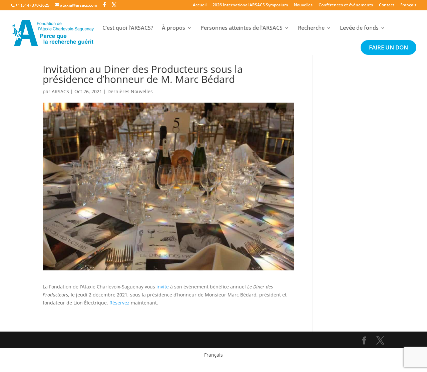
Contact (386, 5)
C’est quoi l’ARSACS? (127, 28)
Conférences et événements (346, 5)
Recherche (311, 28)
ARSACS (60, 91)
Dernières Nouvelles (130, 91)
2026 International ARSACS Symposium (250, 5)
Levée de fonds (359, 28)
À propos (173, 28)
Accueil (199, 5)
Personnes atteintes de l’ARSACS (241, 28)
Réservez (120, 302)
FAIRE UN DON (388, 48)
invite (162, 286)
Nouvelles (303, 5)
